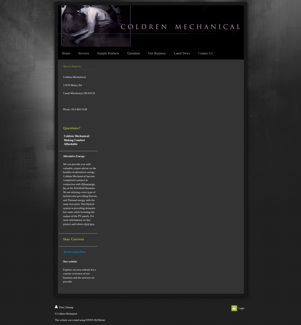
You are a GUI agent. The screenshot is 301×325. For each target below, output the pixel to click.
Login (241, 308)
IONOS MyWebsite (95, 320)
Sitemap (69, 307)
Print (61, 307)
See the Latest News (75, 251)
